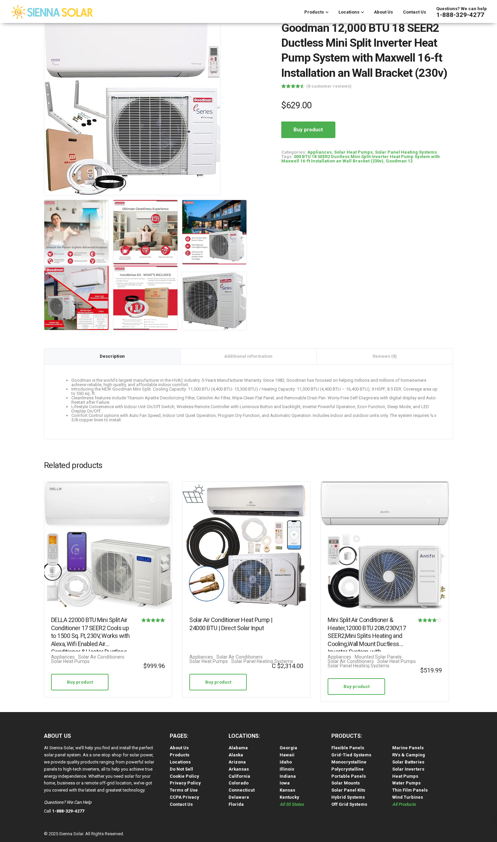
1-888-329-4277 (460, 15)
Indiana (288, 776)
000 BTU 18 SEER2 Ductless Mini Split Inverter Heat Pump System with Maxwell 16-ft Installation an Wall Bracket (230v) (360, 158)
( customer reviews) (329, 86)
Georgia (288, 747)
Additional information (248, 356)
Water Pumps (406, 782)
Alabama (238, 747)
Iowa (285, 782)
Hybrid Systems (348, 797)
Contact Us (414, 12)
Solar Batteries (408, 762)
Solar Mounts (345, 782)
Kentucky (289, 797)
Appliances (319, 152)
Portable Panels (348, 776)
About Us (383, 12)
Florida (236, 804)
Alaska (236, 754)
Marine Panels (408, 747)
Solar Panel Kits (348, 790)
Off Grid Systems (349, 804)
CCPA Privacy (184, 797)
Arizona (237, 762)
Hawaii (287, 754)
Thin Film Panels (410, 790)
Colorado (239, 782)
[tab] (112, 356)
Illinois (287, 769)
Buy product (308, 130)
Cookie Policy (184, 776)
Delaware (239, 797)
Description (112, 356)
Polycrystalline (347, 769)
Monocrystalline (348, 762)
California (239, 776)
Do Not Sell (181, 769)
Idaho (286, 762)
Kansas (287, 790)
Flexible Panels (347, 747)
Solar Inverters (408, 769)
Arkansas (239, 769)
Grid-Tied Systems (351, 754)
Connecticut (242, 790)
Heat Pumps (405, 776)
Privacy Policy (185, 782)
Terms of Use (184, 790)
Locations (348, 12)
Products (314, 12)
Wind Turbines (407, 797)
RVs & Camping (408, 754)
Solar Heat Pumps (353, 152)
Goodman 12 (399, 160)
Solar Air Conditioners (101, 657)
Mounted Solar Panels (378, 657)
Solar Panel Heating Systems (406, 152)
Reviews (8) (385, 356)
